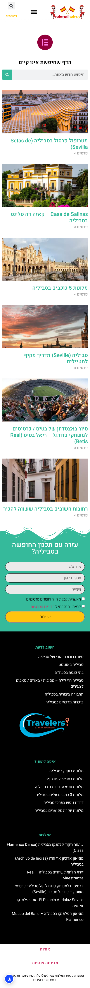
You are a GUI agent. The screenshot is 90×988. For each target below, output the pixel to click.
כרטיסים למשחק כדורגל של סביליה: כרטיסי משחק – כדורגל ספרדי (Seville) (49, 889)
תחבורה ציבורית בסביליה (64, 694)
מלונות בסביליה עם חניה (64, 779)
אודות (45, 949)
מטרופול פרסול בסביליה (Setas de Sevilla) (49, 144)
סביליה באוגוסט (71, 665)
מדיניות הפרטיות (43, 606)
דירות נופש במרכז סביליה (63, 803)
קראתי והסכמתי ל (56, 606)
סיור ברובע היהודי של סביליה (60, 657)
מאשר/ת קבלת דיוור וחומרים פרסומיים (53, 599)
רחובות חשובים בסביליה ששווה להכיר (45, 509)
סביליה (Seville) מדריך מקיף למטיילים (56, 358)
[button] (34, 12)
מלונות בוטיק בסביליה (66, 771)
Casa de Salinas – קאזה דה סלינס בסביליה (49, 217)
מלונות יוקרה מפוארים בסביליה (59, 811)
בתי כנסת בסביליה (69, 673)
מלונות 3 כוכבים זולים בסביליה (59, 795)
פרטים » (81, 153)
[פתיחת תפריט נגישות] (9, 979)
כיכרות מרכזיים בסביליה (64, 702)
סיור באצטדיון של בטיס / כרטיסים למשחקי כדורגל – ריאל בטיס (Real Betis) (49, 435)
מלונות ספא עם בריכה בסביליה (59, 787)
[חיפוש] (7, 75)
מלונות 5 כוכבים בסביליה (60, 288)
